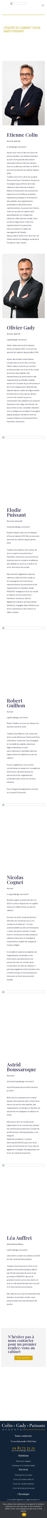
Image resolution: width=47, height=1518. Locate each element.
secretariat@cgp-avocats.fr (23, 1450)
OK (24, 1514)
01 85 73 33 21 (23, 1447)
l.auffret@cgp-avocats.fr (17, 1250)
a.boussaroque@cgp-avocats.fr (20, 1081)
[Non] (44, 1509)
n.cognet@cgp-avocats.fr (18, 894)
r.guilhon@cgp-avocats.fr (17, 717)
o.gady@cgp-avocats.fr (17, 339)
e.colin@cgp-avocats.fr (17, 147)
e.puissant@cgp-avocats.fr (18, 527)
